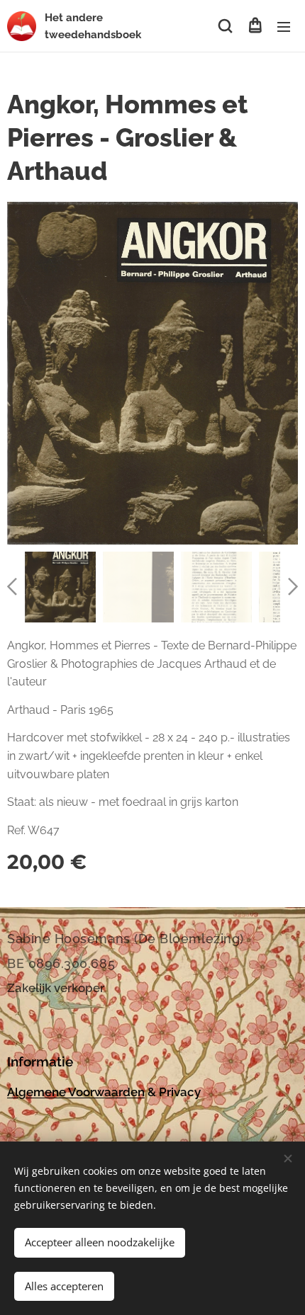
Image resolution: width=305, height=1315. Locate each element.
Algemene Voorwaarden (76, 1092)
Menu (284, 26)
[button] (225, 26)
